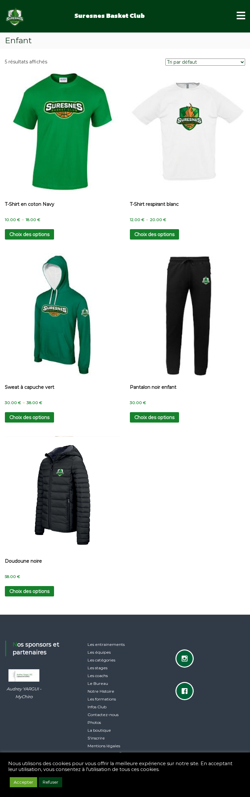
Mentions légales (104, 745)
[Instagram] (186, 658)
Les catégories (101, 660)
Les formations (102, 699)
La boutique (99, 730)
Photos (94, 722)
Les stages (97, 667)
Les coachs (98, 675)
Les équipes (99, 652)
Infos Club (97, 706)
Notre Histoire (101, 691)
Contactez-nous (103, 714)
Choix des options (29, 234)
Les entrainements (106, 644)
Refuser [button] (50, 782)
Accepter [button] (23, 782)
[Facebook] (186, 691)
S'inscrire (96, 738)
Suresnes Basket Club (110, 15)
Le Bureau (98, 683)
